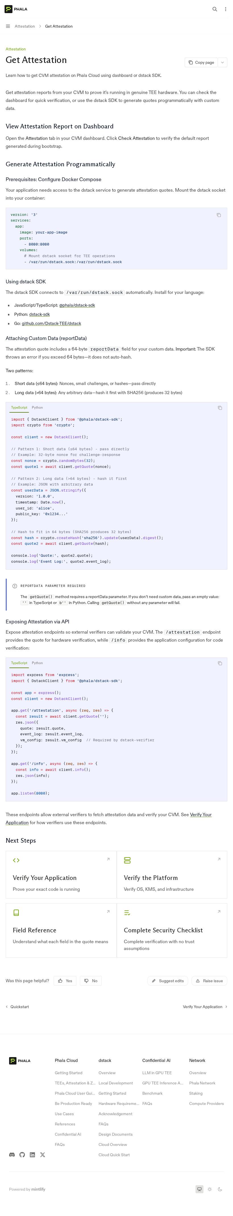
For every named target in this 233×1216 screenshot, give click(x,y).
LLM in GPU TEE (157, 1073)
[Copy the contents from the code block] (218, 215)
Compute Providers (206, 1104)
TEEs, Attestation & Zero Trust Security (75, 1083)
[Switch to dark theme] (220, 1189)
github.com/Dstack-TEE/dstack (51, 323)
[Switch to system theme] (199, 1189)
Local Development (116, 1083)
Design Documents (116, 1134)
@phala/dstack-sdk (77, 305)
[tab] (19, 407)
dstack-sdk (39, 314)
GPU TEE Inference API (162, 1083)
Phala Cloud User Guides (75, 1093)
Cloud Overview (113, 1145)
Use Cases (64, 1114)
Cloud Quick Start (114, 1155)
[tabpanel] (116, 491)
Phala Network (202, 1083)
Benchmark (152, 1093)
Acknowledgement (115, 1114)
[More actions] (225, 9)
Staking (196, 1093)
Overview (107, 1073)
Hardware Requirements (119, 1104)
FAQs (60, 1145)
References (65, 1124)
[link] (61, 874)
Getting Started (68, 1073)
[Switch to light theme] (210, 1189)
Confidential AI (68, 1134)
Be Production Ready (73, 1104)
